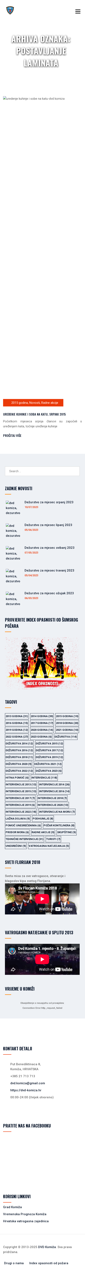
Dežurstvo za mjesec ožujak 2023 (49, 593)
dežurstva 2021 (48, 764)
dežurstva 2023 (49, 770)
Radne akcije (49, 403)
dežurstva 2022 (19, 770)
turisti (53, 839)
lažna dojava (18, 818)
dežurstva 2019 (49, 757)
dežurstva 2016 (19, 750)
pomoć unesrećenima (23, 825)
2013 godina (17, 716)
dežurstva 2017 (49, 750)
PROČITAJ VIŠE (12, 435)
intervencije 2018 (52, 798)
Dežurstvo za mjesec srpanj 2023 (49, 502)
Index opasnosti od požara (48, 1263)
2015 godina (19, 403)
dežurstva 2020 (19, 764)
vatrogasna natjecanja (49, 845)
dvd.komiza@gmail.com (27, 1083)
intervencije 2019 (20, 804)
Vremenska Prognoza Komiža (24, 1214)
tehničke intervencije (25, 839)
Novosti (34, 403)
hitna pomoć (17, 777)
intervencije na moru (57, 811)
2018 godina (67, 723)
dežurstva (65, 736)
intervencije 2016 (54, 791)
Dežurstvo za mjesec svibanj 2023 (49, 548)
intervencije (44, 777)
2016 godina (17, 723)
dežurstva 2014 (19, 743)
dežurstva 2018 (19, 757)
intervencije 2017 (20, 798)
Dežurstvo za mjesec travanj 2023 (49, 570)
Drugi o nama (14, 1263)
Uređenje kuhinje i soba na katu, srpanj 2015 (34, 414)
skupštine (66, 832)
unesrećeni (16, 845)
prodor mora (17, 832)
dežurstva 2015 (49, 743)
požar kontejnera (59, 825)
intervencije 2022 (21, 811)
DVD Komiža (47, 1247)
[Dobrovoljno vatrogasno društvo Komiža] (10, 10)
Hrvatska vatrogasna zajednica (26, 1221)
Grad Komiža (12, 1207)
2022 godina (17, 736)
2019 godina (17, 729)
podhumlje (43, 818)
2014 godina (42, 716)
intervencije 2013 (21, 784)
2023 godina (41, 736)
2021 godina (67, 729)
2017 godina (42, 723)
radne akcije (43, 832)
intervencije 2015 (21, 791)
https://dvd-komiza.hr (25, 1090)
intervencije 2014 (54, 784)
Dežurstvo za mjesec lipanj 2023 (48, 525)
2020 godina (42, 729)
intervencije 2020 (53, 804)
